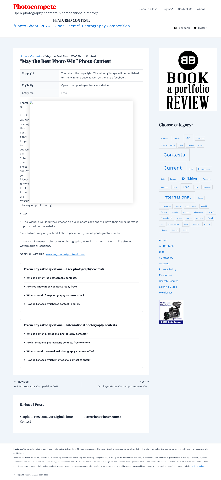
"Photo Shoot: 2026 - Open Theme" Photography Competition (71, 26)
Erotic (163, 179)
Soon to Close (148, 9)
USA (186, 224)
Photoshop (198, 212)
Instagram (207, 187)
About (201, 9)
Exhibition (189, 178)
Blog (181, 145)
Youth (185, 230)
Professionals (166, 218)
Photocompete (34, 6)
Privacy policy (198, 466)
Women (175, 230)
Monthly (204, 206)
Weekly (207, 224)
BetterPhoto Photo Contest (102, 416)
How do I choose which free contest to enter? (53, 303)
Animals (176, 138)
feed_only (164, 187)
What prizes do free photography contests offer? (55, 295)
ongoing (175, 212)
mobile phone (190, 206)
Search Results (168, 280)
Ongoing (167, 9)
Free (186, 186)
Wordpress (165, 292)
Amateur (164, 138)
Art (188, 138)
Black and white (168, 145)
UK (162, 224)
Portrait (210, 212)
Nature (164, 212)
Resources (165, 275)
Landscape (166, 206)
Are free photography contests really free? (52, 286)
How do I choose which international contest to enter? (58, 359)
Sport (179, 218)
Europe (173, 179)
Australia (200, 138)
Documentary (204, 169)
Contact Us (185, 9)
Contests (36, 56)
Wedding (196, 224)
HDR (196, 187)
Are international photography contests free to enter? (58, 342)
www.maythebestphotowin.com (65, 254)
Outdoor (186, 212)
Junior (200, 198)
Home (23, 56)
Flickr (175, 187)
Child (200, 145)
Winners (164, 230)
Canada (191, 145)
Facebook (206, 179)
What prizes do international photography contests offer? (60, 351)
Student (199, 218)
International (177, 197)
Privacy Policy (167, 269)
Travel (210, 218)
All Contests (166, 246)
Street (189, 218)
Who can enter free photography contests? (52, 277)
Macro (178, 206)
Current (173, 168)
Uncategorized (173, 224)
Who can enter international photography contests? (57, 333)
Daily (191, 169)
